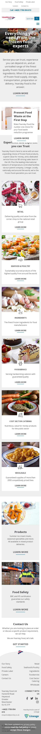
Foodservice (34, 674)
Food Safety (19, 2)
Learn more (21, 138)
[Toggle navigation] (37, 24)
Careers (15, 6)
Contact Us (24, 6)
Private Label (30, 2)
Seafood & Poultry (31, 667)
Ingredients (34, 671)
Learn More (20, 93)
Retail (37, 664)
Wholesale (34, 684)
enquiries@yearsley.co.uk (10, 715)
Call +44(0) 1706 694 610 (20, 10)
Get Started (20, 644)
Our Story (8, 2)
